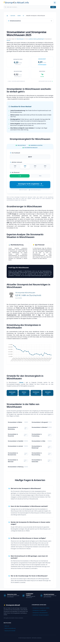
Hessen (8, 40)
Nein (40, 175)
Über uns (6, 626)
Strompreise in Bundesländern (40, 612)
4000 (45, 166)
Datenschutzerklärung (10, 628)
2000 (25, 166)
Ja (19, 175)
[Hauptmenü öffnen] (54, 2)
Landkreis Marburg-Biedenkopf (36, 39)
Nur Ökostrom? (16, 172)
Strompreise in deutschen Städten (40, 608)
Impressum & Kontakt (9, 630)
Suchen (53, 7)
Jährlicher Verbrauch (17, 162)
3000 (35, 166)
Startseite (12, 15)
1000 (15, 166)
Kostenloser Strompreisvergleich (40, 615)
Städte (19, 15)
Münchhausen (20, 39)
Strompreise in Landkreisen (39, 610)
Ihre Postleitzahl (16, 153)
